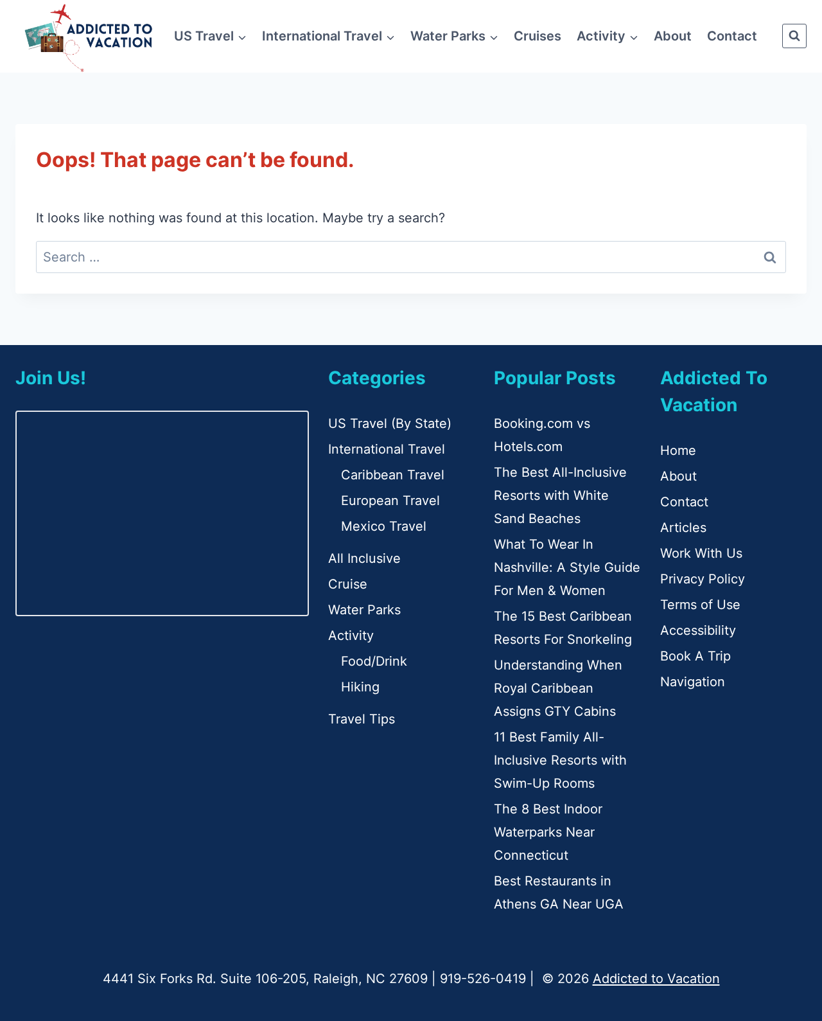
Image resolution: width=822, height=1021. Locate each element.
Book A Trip (695, 656)
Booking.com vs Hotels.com (542, 435)
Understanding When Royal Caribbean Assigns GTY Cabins (558, 688)
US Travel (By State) (389, 423)
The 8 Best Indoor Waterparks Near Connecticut (548, 832)
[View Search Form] (794, 36)
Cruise (347, 584)
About (673, 36)
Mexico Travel (383, 526)
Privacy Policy (702, 579)
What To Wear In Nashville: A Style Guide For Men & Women (567, 567)
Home (678, 450)
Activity (351, 635)
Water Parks (364, 609)
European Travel (390, 500)
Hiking (360, 687)
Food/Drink (374, 661)
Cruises (537, 36)
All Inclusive (364, 558)
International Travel (386, 449)
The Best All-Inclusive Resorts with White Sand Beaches (560, 495)
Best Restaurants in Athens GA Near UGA (559, 892)
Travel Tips (361, 719)
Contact (732, 36)
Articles (683, 527)
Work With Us (701, 553)
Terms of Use (700, 604)
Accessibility (698, 630)
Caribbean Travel (392, 475)
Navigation (692, 681)
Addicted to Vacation (656, 978)
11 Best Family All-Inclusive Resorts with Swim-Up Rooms (560, 760)
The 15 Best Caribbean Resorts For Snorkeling (563, 627)
